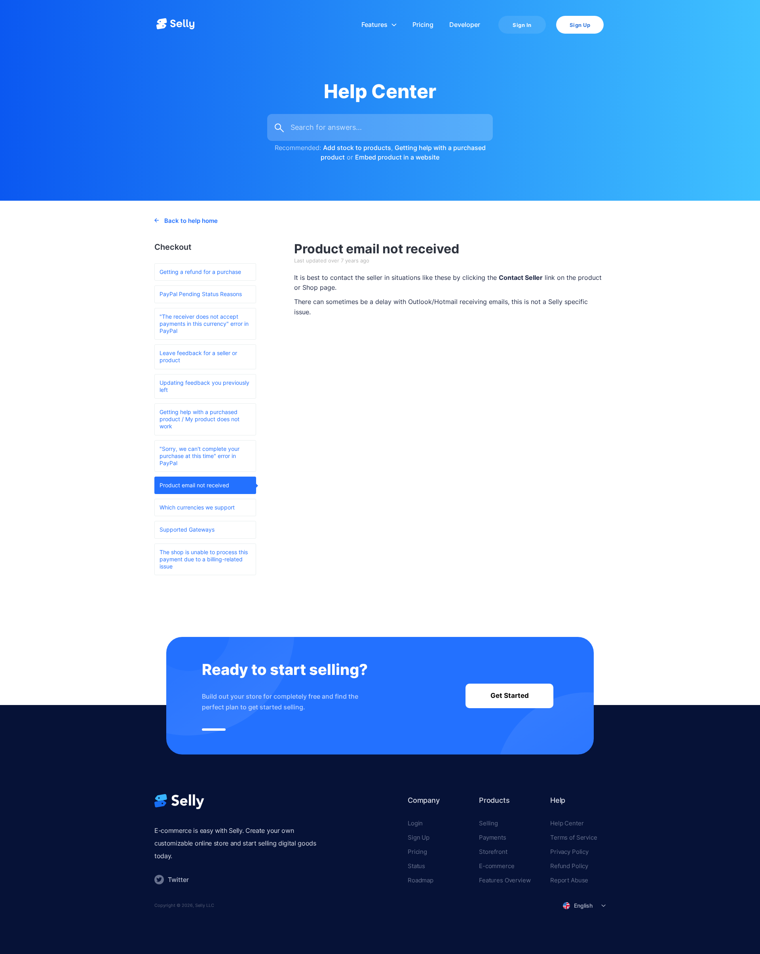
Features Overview (504, 880)
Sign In (522, 25)
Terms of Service (573, 837)
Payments (492, 837)
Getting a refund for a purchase (200, 271)
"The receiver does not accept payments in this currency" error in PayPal (204, 323)
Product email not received (194, 485)
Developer (464, 25)
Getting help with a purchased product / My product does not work (199, 419)
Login (415, 823)
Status (416, 866)
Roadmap (420, 880)
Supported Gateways (187, 529)
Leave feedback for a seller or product (198, 356)
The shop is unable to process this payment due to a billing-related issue (204, 559)
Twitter (178, 880)
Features (374, 25)
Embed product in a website (397, 157)
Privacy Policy (569, 851)
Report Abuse (569, 880)
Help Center (566, 823)
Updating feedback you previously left (204, 386)
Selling (488, 823)
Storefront (493, 851)
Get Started (509, 695)
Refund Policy (569, 866)
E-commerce (497, 866)
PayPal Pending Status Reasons (201, 294)
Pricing (422, 25)
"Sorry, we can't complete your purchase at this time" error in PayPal (199, 455)
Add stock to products (357, 148)
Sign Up (580, 25)
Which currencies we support (197, 507)
